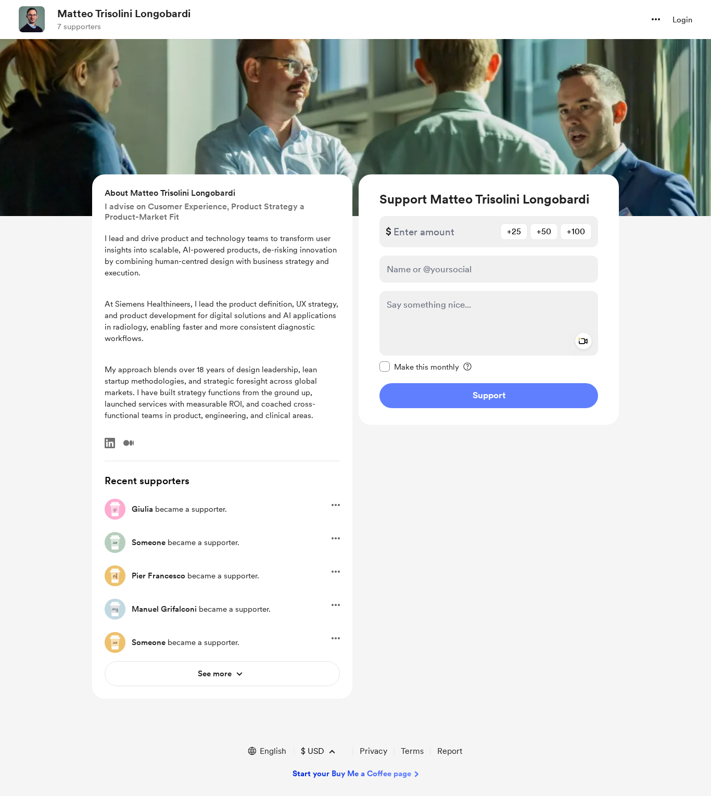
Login (682, 19)
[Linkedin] (110, 443)
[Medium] (128, 443)
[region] (489, 299)
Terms (412, 751)
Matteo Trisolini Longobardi (124, 13)
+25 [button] (514, 231)
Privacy (373, 751)
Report (449, 751)
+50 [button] (544, 231)
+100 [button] (576, 231)
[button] (655, 19)
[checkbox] (419, 366)
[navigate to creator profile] (32, 19)
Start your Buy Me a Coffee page (352, 773)
